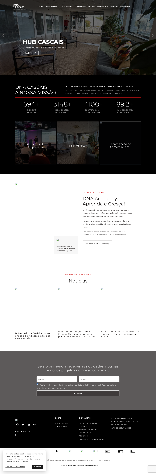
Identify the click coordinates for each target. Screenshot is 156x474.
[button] (3, 35)
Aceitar (37, 467)
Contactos (125, 7)
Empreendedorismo (48, 7)
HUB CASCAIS (67, 7)
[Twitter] (23, 424)
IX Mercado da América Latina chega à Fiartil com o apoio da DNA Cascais (33, 336)
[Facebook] (17, 424)
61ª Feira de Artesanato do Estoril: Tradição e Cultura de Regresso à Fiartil (120, 334)
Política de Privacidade (15, 466)
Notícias (114, 7)
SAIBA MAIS (30, 53)
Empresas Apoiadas (86, 7)
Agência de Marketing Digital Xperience (83, 465)
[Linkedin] (28, 424)
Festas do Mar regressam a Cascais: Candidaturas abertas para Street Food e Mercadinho (76, 334)
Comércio (101, 7)
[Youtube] (34, 424)
